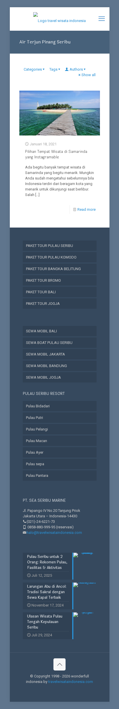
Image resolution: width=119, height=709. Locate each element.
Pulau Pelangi (37, 429)
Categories (33, 69)
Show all (88, 75)
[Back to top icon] (59, 664)
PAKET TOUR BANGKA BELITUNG (53, 269)
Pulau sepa (35, 464)
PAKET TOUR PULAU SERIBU (49, 245)
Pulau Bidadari (38, 406)
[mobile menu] (102, 19)
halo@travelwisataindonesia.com (54, 532)
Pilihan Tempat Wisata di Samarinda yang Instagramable (56, 154)
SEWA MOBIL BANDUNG (46, 366)
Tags (53, 69)
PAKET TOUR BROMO (43, 280)
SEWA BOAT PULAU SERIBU (49, 342)
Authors (76, 69)
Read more (86, 209)
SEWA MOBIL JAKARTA (45, 354)
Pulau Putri (34, 417)
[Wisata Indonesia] (59, 19)
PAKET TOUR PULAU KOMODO (51, 257)
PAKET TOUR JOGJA (43, 303)
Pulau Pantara (37, 475)
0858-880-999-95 (41, 527)
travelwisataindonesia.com (70, 681)
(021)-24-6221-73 (41, 521)
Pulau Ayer (34, 452)
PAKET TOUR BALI (41, 292)
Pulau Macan (36, 441)
